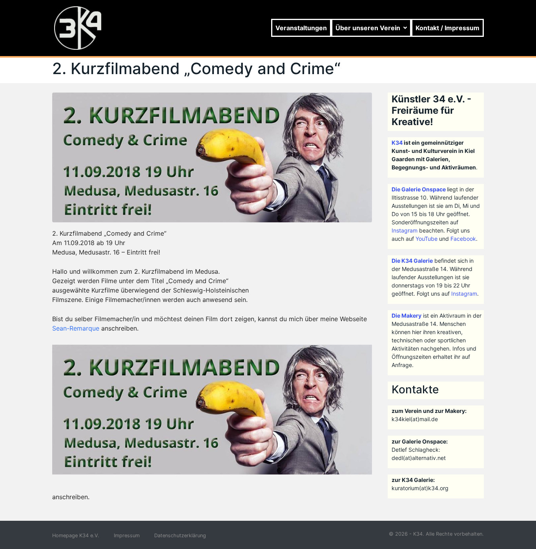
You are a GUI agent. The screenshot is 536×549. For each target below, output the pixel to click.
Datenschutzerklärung (180, 535)
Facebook (463, 238)
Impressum (127, 535)
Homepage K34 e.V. (75, 535)
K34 (397, 142)
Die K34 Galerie (412, 260)
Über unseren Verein (367, 28)
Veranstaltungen (301, 28)
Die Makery (406, 315)
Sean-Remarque (75, 328)
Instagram (404, 230)
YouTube (427, 238)
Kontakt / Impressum (447, 28)
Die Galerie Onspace (419, 189)
